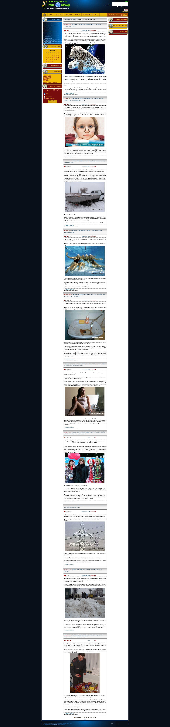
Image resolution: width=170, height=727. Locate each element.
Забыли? (109, 5)
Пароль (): (107, 5)
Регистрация (125, 11)
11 (54, 55)
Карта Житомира (48, 42)
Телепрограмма (48, 32)
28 (46, 61)
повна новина (70, 93)
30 (50, 61)
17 (52, 57)
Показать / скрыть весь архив (50, 82)
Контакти (69, 14)
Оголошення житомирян (50, 40)
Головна (46, 23)
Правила (77, 14)
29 (48, 61)
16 (50, 57)
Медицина (87, 98)
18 (54, 57)
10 (52, 55)
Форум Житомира (48, 38)
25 (54, 59)
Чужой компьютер (123, 7)
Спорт (88, 230)
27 (58, 59)
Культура (74, 24)
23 (50, 59)
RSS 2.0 (96, 14)
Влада (82, 98)
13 (58, 55)
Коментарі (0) (93, 30)
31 (52, 61)
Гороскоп (47, 34)
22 (48, 59)
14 (46, 57)
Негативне (47, 95)
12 (56, 55)
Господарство (88, 294)
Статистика (58, 14)
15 (48, 57)
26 (56, 59)
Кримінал (83, 635)
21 (46, 59)
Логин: (110, 3)
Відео (46, 30)
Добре (46, 93)
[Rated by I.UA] (115, 725)
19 (56, 57)
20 (58, 57)
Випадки (82, 160)
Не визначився (48, 96)
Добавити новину (48, 26)
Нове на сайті (47, 24)
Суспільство (81, 24)
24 (52, 59)
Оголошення (87, 14)
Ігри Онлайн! (47, 28)
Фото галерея (48, 36)
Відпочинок (89, 24)
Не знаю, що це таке (49, 98)
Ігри (50, 14)
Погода (88, 160)
